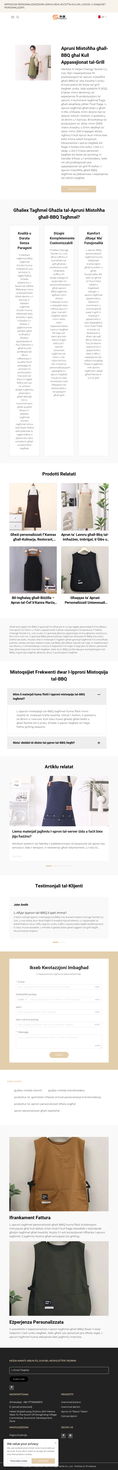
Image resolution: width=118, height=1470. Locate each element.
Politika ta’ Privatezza (85, 1466)
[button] (49, 866)
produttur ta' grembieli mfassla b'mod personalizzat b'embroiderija (57, 1097)
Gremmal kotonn (71, 1402)
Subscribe (19, 1379)
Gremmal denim (70, 1407)
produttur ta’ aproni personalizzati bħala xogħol (45, 1104)
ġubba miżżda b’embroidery (66, 1090)
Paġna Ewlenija (18, 1435)
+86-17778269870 (33, 1402)
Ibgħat (59, 1054)
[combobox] (22, 999)
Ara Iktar (17, 856)
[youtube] (70, 1436)
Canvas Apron (69, 1416)
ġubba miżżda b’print (28, 1090)
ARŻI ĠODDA (33, 506)
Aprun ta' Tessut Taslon (74, 1411)
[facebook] (11, 1387)
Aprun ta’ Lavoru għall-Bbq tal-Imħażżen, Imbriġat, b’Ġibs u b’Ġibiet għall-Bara (85, 537)
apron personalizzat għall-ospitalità (37, 1110)
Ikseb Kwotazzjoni (78, 189)
